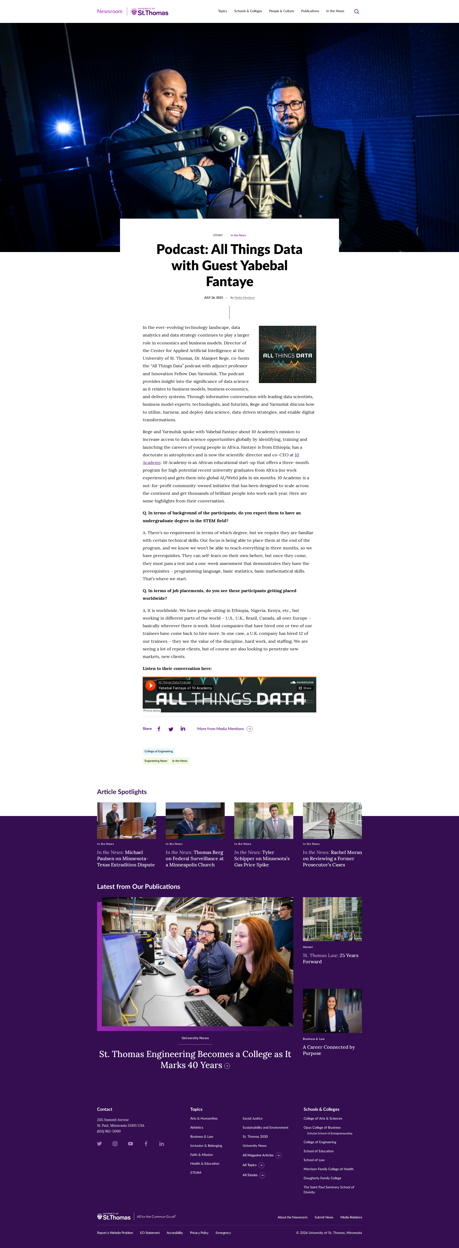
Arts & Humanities (204, 1118)
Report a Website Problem (115, 1233)
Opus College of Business (328, 1130)
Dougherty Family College (322, 1178)
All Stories (250, 1175)
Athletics (196, 1127)
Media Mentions (244, 297)
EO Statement (149, 1233)
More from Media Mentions (220, 729)
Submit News (324, 1217)
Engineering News (156, 760)
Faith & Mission (201, 1155)
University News (255, 1146)
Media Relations (351, 1217)
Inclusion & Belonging (206, 1146)
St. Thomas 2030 (255, 1136)
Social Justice (252, 1118)
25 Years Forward (330, 958)
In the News (335, 11)
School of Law (314, 1160)
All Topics (250, 1165)
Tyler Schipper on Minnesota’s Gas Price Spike (262, 858)
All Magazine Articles (258, 1155)
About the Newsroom (292, 1217)
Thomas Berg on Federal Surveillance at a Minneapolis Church (195, 858)
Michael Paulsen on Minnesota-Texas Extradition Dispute (126, 858)
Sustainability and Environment (265, 1127)
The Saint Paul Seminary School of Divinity (329, 1190)
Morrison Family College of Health (329, 1169)
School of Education (319, 1151)
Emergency (223, 1233)
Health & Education (204, 1163)
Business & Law (201, 1136)
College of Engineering (159, 751)
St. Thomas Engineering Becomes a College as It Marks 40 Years (195, 1059)
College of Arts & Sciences (323, 1118)
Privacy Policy (199, 1233)
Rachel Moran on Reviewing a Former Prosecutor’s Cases (332, 858)
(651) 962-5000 (109, 1131)
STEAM (195, 1172)
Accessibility (175, 1233)
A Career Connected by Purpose (329, 1050)
